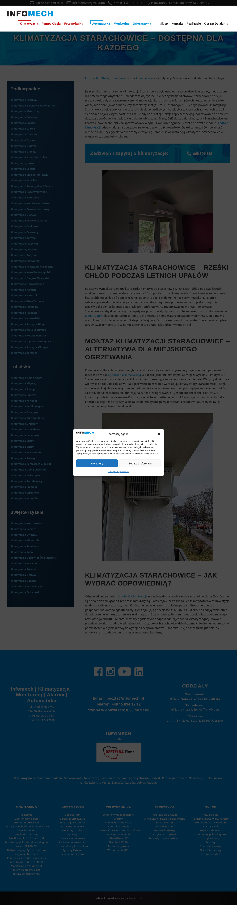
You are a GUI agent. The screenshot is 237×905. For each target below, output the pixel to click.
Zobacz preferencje (140, 463)
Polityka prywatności (118, 471)
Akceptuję (97, 463)
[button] (159, 434)
